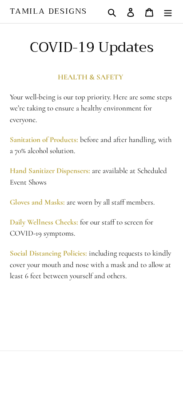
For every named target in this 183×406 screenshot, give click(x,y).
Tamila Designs (48, 11)
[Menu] (168, 11)
